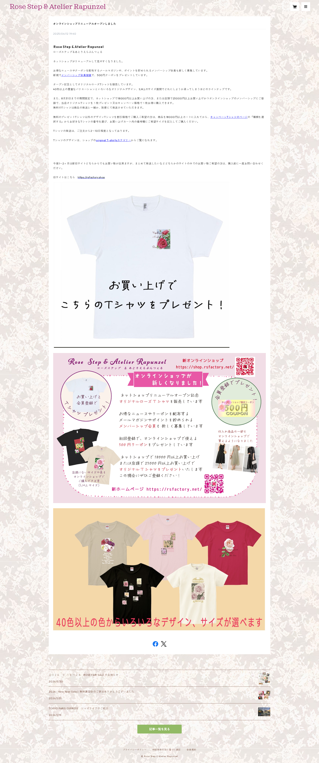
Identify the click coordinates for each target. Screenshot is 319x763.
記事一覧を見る (159, 729)
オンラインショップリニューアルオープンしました (84, 23)
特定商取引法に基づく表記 (166, 749)
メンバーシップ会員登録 (76, 75)
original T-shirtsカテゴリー (113, 140)
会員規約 (191, 749)
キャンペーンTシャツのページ (229, 117)
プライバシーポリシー (135, 749)
